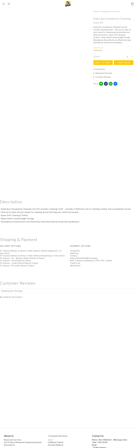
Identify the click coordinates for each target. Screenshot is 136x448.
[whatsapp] (111, 84)
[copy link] (115, 84)
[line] (101, 84)
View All (96, 11)
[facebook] (106, 84)
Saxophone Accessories (110, 11)
